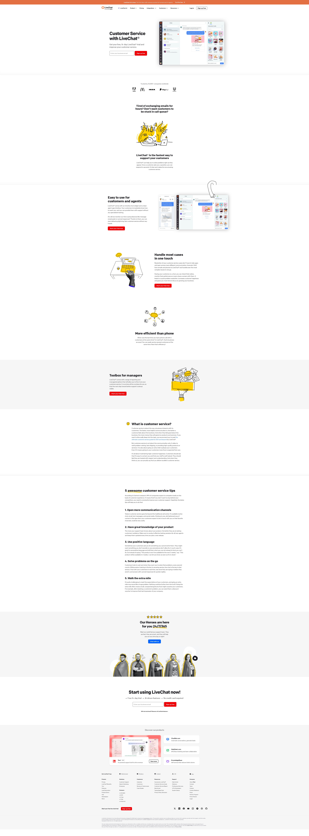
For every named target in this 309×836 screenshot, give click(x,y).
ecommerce (147, 818)
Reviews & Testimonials (143, 786)
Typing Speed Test (159, 790)
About (192, 782)
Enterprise (122, 786)
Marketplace (105, 796)
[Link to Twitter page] (175, 809)
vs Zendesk (122, 793)
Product (132, 8)
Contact (192, 784)
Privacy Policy (178, 826)
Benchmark (157, 788)
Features (104, 788)
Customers (162, 8)
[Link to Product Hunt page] (197, 809)
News (103, 798)
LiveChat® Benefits (106, 784)
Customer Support (124, 782)
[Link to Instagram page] (193, 809)
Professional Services (177, 786)
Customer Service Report (160, 786)
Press (191, 792)
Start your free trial (116, 228)
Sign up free (202, 8)
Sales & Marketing (124, 784)
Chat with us (154, 641)
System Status (176, 790)
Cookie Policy (190, 825)
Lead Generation (106, 790)
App (103, 794)
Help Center (175, 782)
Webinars (174, 784)
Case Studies (140, 788)
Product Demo (105, 792)
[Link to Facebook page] (184, 809)
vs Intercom (122, 801)
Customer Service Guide (160, 784)
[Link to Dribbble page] (202, 809)
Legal (191, 798)
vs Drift (121, 795)
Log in (192, 8)
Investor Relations (194, 790)
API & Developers (176, 788)
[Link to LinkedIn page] (179, 809)
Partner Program (194, 794)
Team (191, 786)
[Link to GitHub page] (206, 809)
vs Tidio (121, 799)
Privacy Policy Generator (160, 792)
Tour (103, 786)
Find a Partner (193, 796)
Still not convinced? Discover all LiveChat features (154, 711)
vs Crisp (121, 797)
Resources (174, 8)
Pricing (142, 8)
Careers (192, 788)
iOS (175, 774)
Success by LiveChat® (160, 782)
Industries (139, 782)
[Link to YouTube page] (188, 809)
